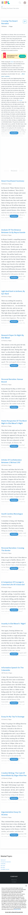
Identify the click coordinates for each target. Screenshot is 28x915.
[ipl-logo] (7, 3)
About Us (14, 880)
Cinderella (3, 863)
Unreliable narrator (5, 869)
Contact (14, 882)
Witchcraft (3, 860)
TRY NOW (22, 56)
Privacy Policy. (17, 909)
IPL (2, 7)
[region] (14, 899)
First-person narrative (6, 862)
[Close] (26, 886)
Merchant (3, 865)
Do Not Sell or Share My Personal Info (14, 912)
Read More (14, 216)
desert (12, 61)
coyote (20, 100)
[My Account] (25, 2)
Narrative (3, 867)
